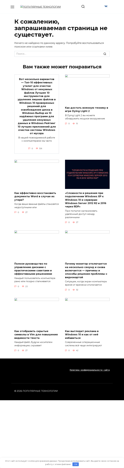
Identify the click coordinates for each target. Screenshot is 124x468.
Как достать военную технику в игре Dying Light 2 (86, 109)
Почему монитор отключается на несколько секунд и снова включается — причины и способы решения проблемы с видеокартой (86, 270)
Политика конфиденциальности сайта (90, 370)
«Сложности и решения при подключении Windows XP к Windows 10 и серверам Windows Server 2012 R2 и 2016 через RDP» (85, 199)
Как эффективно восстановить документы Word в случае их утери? (35, 196)
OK (75, 464)
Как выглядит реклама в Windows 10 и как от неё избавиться (82, 334)
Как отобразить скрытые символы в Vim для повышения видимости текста (36, 334)
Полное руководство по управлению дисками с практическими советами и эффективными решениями (33, 268)
